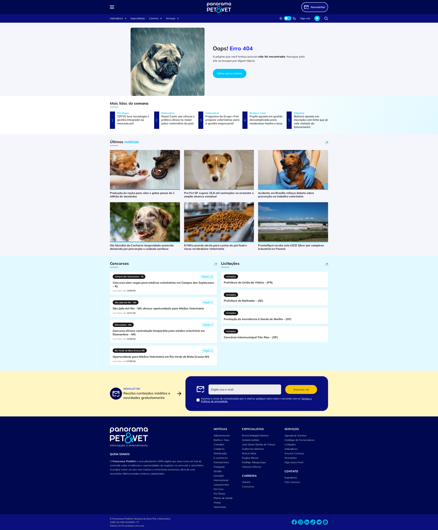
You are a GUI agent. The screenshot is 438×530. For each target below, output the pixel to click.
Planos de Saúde (223, 498)
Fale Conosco (292, 482)
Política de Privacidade (122, 525)
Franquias (219, 466)
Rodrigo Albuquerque (254, 462)
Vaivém (246, 482)
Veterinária (220, 507)
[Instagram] (300, 522)
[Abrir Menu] (132, 7)
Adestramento (222, 435)
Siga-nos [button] (305, 18)
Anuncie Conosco (294, 453)
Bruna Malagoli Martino (255, 435)
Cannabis (219, 444)
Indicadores (116, 18)
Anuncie (139, 525)
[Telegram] (319, 522)
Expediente (291, 477)
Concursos (248, 486)
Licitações (290, 444)
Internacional (221, 480)
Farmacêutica (221, 462)
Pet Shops (219, 493)
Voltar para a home (229, 73)
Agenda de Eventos (296, 435)
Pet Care (219, 489)
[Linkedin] (306, 522)
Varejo (217, 502)
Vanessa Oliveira (251, 466)
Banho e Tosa (221, 440)
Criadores (219, 448)
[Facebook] (294, 522)
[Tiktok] (313, 522)
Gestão (218, 471)
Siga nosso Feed (294, 462)
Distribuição (220, 453)
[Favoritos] (317, 18)
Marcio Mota (249, 453)
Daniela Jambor (250, 440)
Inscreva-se (301, 389)
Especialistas (138, 18)
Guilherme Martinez (253, 448)
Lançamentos (221, 484)
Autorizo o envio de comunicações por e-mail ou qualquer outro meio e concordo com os (256, 400)
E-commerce (221, 457)
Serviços (170, 18)
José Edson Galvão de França (258, 444)
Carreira (153, 18)
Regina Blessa (250, 457)
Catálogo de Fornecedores (299, 440)
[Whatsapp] (325, 522)
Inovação (219, 475)
